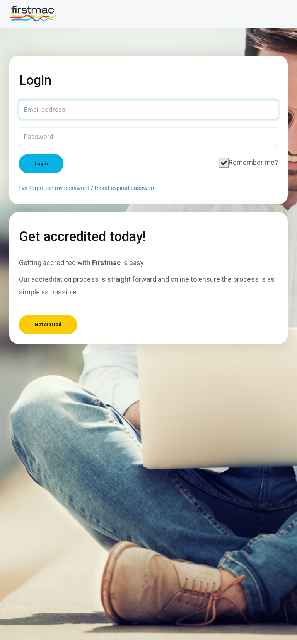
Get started (47, 324)
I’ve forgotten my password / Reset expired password (87, 188)
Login (41, 163)
